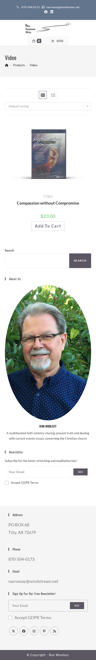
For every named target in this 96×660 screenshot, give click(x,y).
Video (33, 65)
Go (80, 472)
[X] (13, 631)
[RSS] (54, 631)
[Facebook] (23, 631)
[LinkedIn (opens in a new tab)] (51, 12)
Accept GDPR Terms (24, 482)
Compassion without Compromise (48, 203)
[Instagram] (34, 631)
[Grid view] (43, 95)
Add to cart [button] (48, 226)
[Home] (6, 65)
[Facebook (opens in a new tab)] (46, 12)
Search (9, 250)
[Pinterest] (44, 631)
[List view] (53, 95)
